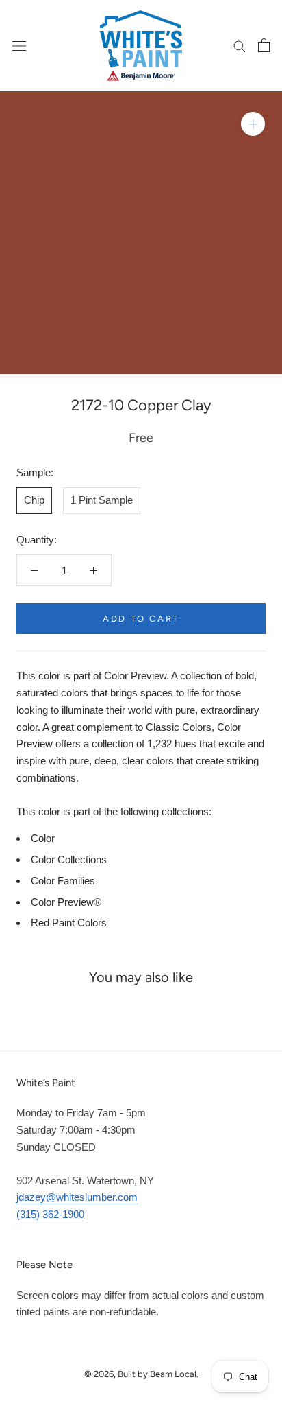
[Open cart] (264, 45)
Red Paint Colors (69, 922)
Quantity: (36, 540)
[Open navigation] (19, 45)
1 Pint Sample (101, 500)
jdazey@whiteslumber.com (77, 1197)
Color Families (63, 881)
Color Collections (69, 859)
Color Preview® (66, 902)
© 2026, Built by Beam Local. (141, 1374)
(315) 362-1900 (50, 1214)
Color (43, 838)
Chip (34, 500)
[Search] (239, 45)
